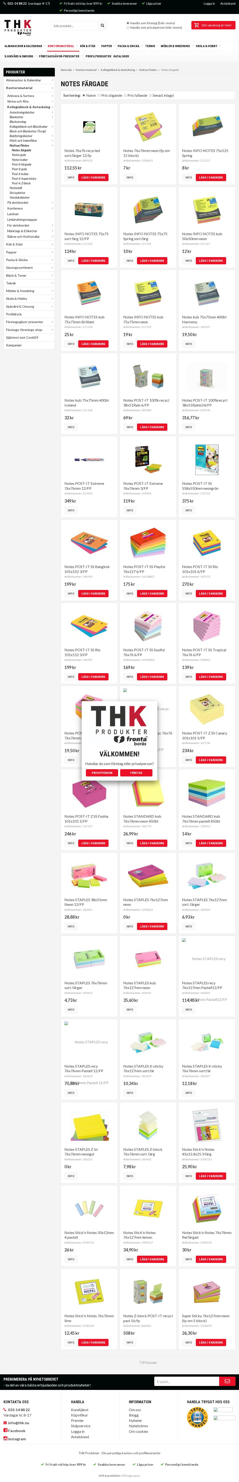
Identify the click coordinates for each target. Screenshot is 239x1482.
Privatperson (102, 773)
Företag (136, 773)
